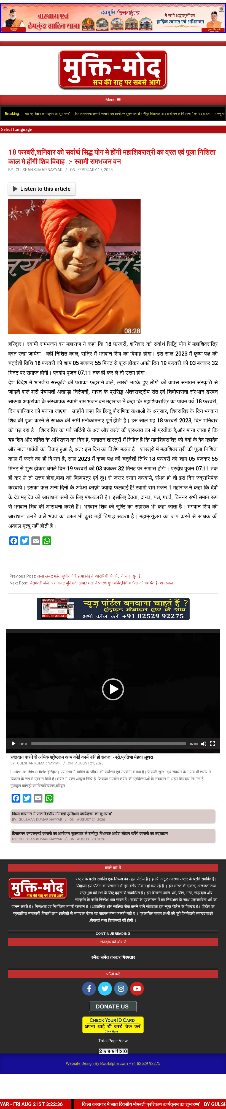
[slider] (108, 743)
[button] (113, 689)
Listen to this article (45, 189)
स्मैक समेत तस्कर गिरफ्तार (113, 957)
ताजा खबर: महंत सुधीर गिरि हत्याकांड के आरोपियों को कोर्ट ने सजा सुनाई (88, 576)
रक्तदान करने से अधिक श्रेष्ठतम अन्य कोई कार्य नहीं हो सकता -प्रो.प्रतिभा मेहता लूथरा (81, 757)
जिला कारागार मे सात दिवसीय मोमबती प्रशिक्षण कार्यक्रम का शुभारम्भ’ (62, 813)
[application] (113, 689)
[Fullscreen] (212, 744)
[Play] (13, 744)
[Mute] (203, 744)
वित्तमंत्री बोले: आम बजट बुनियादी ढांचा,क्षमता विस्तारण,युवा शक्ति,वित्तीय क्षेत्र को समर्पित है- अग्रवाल (101, 583)
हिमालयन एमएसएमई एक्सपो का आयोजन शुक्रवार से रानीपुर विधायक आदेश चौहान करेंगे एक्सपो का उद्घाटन (121, 114)
